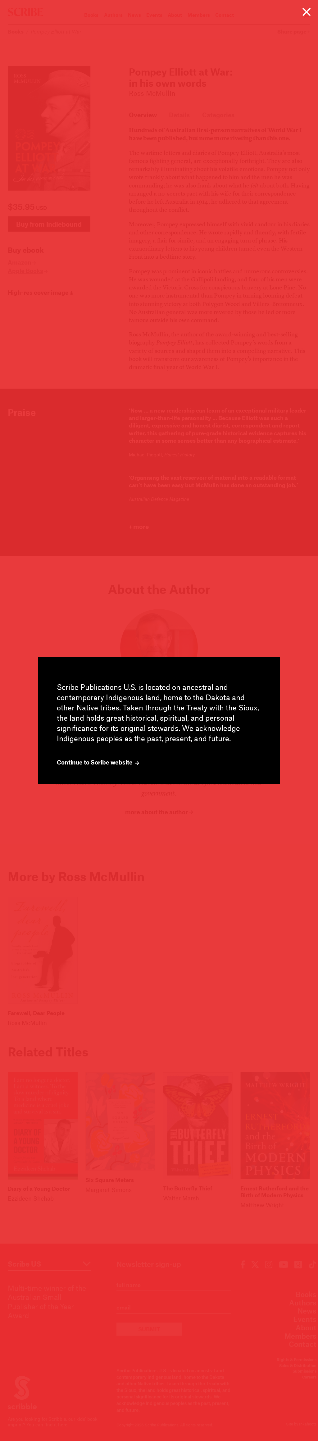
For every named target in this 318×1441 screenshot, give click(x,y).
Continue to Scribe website (95, 762)
